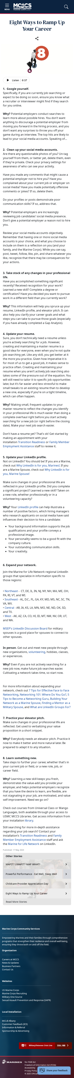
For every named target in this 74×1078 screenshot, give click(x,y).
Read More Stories (16, 901)
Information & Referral (13, 1027)
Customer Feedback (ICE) (15, 1024)
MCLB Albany (9, 1020)
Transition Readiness (31, 442)
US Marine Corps (10, 990)
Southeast (11, 599)
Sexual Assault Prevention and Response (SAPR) (26, 1000)
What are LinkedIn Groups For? (50, 707)
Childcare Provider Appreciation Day (27, 883)
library (29, 820)
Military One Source (12, 996)
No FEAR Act (30, 1062)
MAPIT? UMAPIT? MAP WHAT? (23, 864)
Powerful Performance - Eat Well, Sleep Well (31, 874)
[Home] (22, 6)
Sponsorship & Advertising (15, 1030)
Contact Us (7, 969)
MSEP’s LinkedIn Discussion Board (25, 628)
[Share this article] (37, 38)
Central (9, 608)
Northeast (11, 591)
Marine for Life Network (23, 844)
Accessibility (30, 1067)
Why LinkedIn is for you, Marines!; (38, 465)
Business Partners (11, 966)
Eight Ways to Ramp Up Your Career (26, 893)
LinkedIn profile (28, 507)
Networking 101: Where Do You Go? (43, 694)
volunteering (37, 652)
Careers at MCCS (10, 959)
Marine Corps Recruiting (14, 993)
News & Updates (10, 962)
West (8, 616)
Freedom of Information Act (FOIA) (40, 1065)
